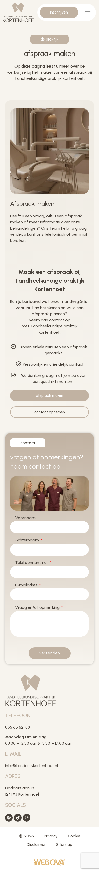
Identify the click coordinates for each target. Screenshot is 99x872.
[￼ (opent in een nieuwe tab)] (49, 865)
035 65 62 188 (18, 727)
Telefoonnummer (32, 563)
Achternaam (27, 540)
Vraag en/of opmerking (38, 607)
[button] (87, 12)
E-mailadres (27, 585)
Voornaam (26, 518)
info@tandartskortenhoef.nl (31, 765)
